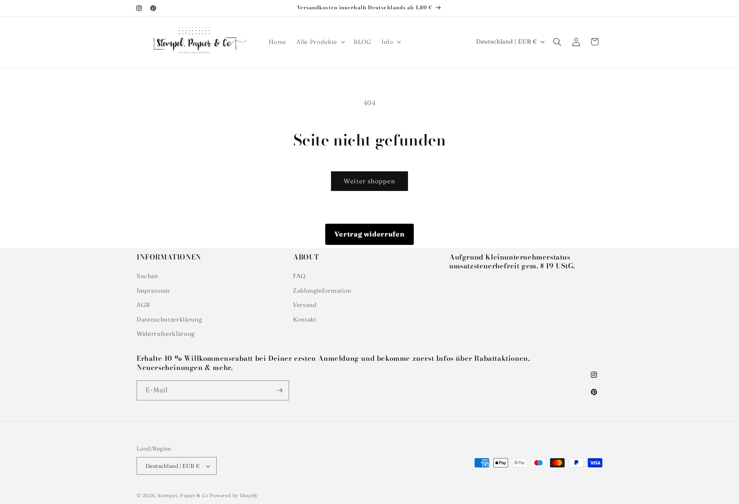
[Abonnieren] (279, 390)
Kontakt (304, 319)
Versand (305, 304)
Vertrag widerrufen (369, 234)
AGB (143, 304)
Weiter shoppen (369, 181)
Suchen (147, 276)
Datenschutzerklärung (169, 319)
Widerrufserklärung (166, 333)
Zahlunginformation (322, 290)
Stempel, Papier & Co (183, 495)
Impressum (153, 290)
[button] (319, 42)
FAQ (299, 276)
